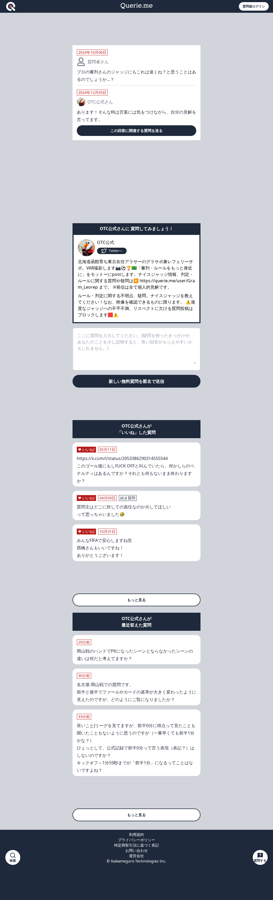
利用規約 (136, 834)
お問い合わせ (136, 850)
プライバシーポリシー (136, 839)
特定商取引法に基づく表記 (136, 845)
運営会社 (136, 855)
